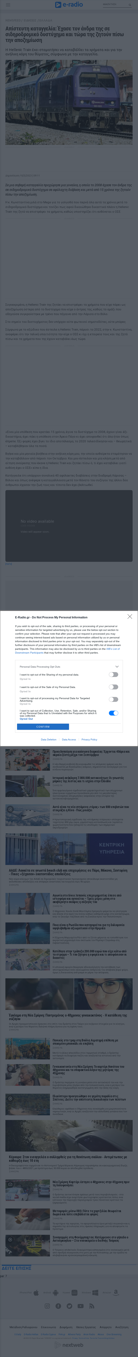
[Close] (131, 617)
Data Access (69, 739)
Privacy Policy (89, 739)
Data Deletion (48, 739)
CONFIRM (43, 726)
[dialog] (69, 678)
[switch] (113, 674)
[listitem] (69, 666)
